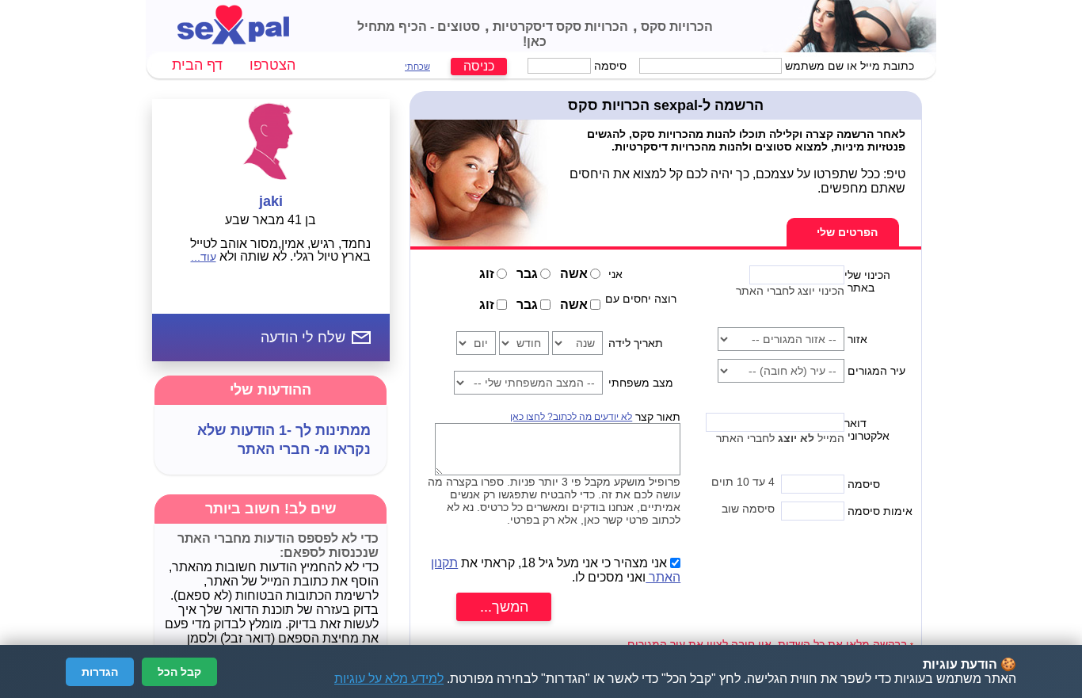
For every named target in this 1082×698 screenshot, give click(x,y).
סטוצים (457, 26)
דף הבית (197, 65)
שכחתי (417, 66)
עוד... (203, 256)
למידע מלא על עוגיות (389, 678)
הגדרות (100, 672)
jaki (271, 201)
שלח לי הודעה (303, 337)
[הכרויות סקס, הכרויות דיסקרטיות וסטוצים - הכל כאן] (233, 40)
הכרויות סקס (675, 26)
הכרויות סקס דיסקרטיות (559, 26)
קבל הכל (179, 672)
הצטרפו (272, 65)
